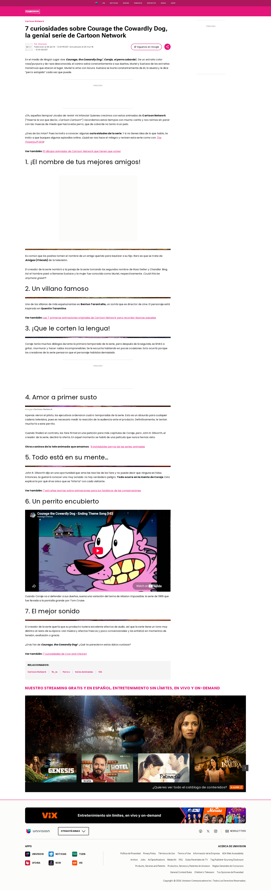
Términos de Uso (166, 853)
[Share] (167, 47)
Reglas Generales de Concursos (228, 866)
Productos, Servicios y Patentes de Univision (189, 866)
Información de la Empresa (206, 853)
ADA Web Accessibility (232, 853)
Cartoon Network (34, 21)
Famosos (138, 3)
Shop (173, 3)
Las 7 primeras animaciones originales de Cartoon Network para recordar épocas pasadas (99, 318)
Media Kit (171, 859)
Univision (42, 44)
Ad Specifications (156, 859)
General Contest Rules (181, 872)
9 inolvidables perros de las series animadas (118, 446)
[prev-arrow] (23, 768)
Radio (163, 3)
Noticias (114, 3)
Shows (126, 3)
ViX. (100, 672)
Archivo (134, 859)
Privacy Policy (149, 853)
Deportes (151, 3)
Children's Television (204, 872)
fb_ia (54, 672)
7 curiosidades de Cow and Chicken (65, 654)
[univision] (32, 11)
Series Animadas (84, 672)
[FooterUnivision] (38, 831)
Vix (103, 3)
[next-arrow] (245, 768)
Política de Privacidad (130, 853)
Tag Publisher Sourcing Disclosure (226, 859)
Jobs (142, 859)
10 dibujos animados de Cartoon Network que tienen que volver (82, 151)
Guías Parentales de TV (196, 859)
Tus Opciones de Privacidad (230, 872)
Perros (66, 672)
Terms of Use (184, 853)
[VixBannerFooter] (135, 815)
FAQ (181, 859)
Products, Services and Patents (150, 866)
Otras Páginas (70, 831)
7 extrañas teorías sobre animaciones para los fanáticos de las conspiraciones (92, 490)
